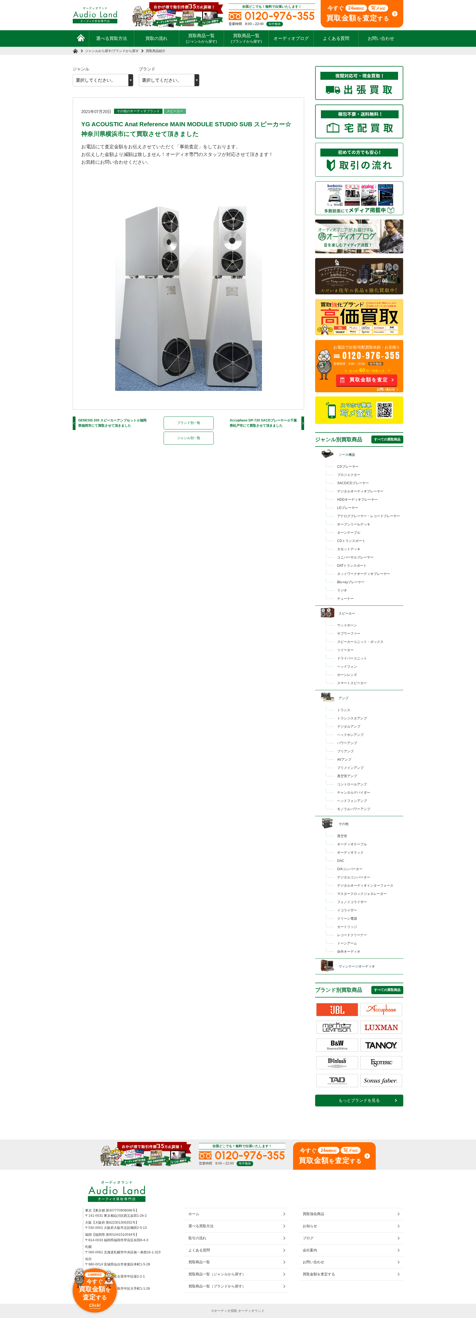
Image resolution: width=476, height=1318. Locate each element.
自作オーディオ (348, 951)
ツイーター (345, 650)
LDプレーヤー (347, 508)
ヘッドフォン (347, 666)
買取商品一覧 (201, 38)
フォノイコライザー (352, 902)
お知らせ (310, 1226)
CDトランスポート (351, 541)
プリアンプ (345, 751)
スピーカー (175, 111)
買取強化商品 (313, 1214)
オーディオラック (350, 852)
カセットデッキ (348, 549)
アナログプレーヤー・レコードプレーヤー (368, 516)
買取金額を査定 (369, 379)
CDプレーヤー (348, 466)
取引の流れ (197, 1238)
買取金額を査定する (319, 1274)
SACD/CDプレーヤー (353, 483)
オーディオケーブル (352, 844)
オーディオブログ (291, 38)
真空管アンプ (347, 776)
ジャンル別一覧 (188, 438)
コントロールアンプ (352, 784)
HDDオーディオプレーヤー (357, 500)
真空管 (342, 836)
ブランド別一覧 (188, 423)
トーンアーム (347, 943)
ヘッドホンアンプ (350, 735)
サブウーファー (348, 633)
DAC (340, 861)
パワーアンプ (347, 743)
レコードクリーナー (352, 935)
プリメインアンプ (350, 768)
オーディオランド (251, 1311)
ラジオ (342, 590)
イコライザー (347, 910)
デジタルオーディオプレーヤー (360, 491)
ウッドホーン (347, 625)
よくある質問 (336, 38)
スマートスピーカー (352, 683)
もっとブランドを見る (359, 1100)
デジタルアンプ (348, 726)
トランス (343, 710)
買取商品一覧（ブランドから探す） (217, 1286)
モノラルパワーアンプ (353, 809)
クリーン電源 (347, 918)
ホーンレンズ (347, 675)
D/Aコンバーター (350, 869)
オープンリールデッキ (353, 524)
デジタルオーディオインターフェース (365, 885)
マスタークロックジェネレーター (362, 894)
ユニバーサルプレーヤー (355, 557)
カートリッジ (347, 927)
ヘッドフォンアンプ (352, 801)
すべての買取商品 (387, 439)
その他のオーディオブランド (138, 111)
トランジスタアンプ (352, 718)
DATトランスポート (352, 566)
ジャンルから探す (98, 51)
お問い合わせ (381, 38)
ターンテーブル (348, 533)
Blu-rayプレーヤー (350, 582)
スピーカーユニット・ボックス (360, 642)
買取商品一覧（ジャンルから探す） (217, 1274)
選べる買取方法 (111, 38)
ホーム (193, 1214)
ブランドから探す (125, 51)
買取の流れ (156, 38)
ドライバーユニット (352, 658)
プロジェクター (348, 475)
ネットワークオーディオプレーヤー (363, 574)
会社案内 (310, 1250)
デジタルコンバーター (353, 877)
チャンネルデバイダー (353, 792)
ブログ (308, 1238)
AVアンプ (344, 759)
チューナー (345, 599)
